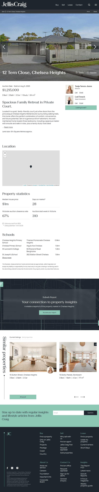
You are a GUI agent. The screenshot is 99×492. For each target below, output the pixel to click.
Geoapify (35, 185)
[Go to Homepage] (14, 5)
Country (43, 454)
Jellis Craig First (66, 444)
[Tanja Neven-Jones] (50, 370)
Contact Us (65, 462)
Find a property (46, 436)
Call (76, 92)
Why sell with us (65, 437)
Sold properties (27, 337)
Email (81, 92)
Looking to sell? (81, 108)
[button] (31, 166)
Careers (43, 470)
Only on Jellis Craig (45, 440)
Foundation (44, 474)
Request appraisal (63, 449)
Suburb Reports (84, 475)
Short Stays (85, 448)
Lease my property (84, 440)
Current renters (87, 444)
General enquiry (63, 480)
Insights (84, 462)
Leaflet (24, 185)
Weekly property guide (87, 485)
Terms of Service (24, 475)
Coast (42, 451)
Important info (45, 477)
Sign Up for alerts (64, 475)
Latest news (85, 470)
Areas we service (43, 466)
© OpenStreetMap (50, 185)
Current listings (15, 337)
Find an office (65, 465)
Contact (79, 5)
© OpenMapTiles (41, 185)
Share (95, 11)
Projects (43, 444)
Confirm (90, 413)
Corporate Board (44, 481)
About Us (44, 462)
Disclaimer (28, 472)
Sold (3, 11)
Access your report (49, 312)
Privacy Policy (21, 472)
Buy (57, 5)
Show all (23, 397)
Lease (70, 5)
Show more (6, 257)
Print (88, 11)
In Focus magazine (84, 480)
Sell (63, 5)
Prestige (43, 448)
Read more (8, 127)
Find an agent (65, 441)
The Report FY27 (85, 466)
